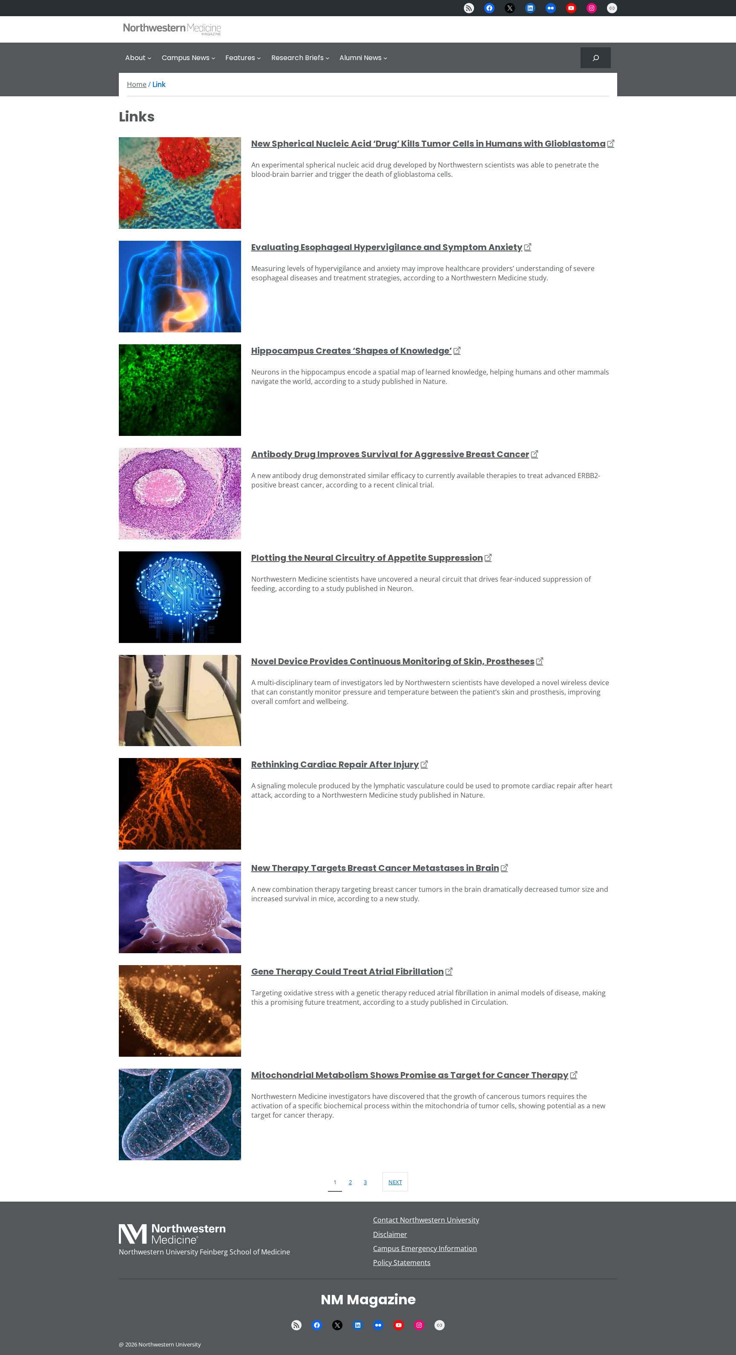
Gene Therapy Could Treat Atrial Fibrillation (347, 971)
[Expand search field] (596, 57)
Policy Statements (402, 1262)
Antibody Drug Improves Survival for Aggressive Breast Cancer (390, 454)
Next (395, 1182)
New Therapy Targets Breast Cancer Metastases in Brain (375, 868)
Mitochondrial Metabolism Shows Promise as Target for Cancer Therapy (410, 1075)
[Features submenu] (259, 58)
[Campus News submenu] (213, 58)
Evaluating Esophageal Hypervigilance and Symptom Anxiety (387, 247)
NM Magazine (368, 1299)
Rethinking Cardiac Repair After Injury (335, 764)
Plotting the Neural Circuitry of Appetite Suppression (367, 558)
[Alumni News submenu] (385, 58)
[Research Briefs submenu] (327, 58)
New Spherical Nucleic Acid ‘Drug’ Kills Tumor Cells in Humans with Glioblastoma (428, 144)
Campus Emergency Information (425, 1248)
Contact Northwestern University (426, 1220)
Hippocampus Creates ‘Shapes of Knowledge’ (351, 351)
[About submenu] (149, 58)
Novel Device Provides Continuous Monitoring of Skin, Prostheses (393, 661)
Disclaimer (390, 1234)
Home (137, 84)
